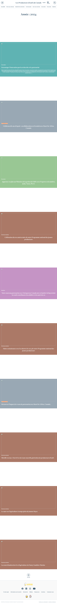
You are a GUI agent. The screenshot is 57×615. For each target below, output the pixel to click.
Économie (49, 6)
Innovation (43, 6)
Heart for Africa (4, 123)
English (44, 2)
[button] (7, 2)
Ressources (36, 592)
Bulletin (48, 3)
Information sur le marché (16, 592)
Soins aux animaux (10, 6)
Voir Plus (28, 577)
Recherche (25, 592)
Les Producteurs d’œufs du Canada (28, 3)
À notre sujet (6, 592)
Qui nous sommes (36, 6)
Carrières (43, 592)
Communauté (28, 6)
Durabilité (3, 6)
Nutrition (54, 6)
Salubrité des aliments (19, 6)
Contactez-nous (50, 592)
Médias (31, 592)
